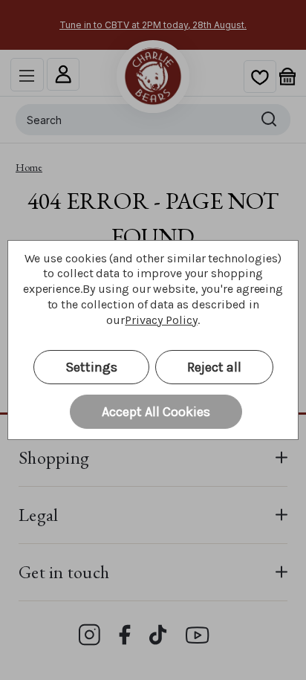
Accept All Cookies (156, 412)
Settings (91, 367)
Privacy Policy (161, 320)
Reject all (214, 367)
